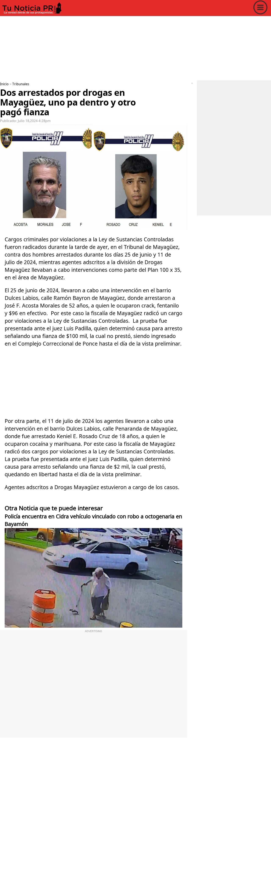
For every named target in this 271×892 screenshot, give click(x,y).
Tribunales (20, 84)
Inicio (4, 84)
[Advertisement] (127, 47)
